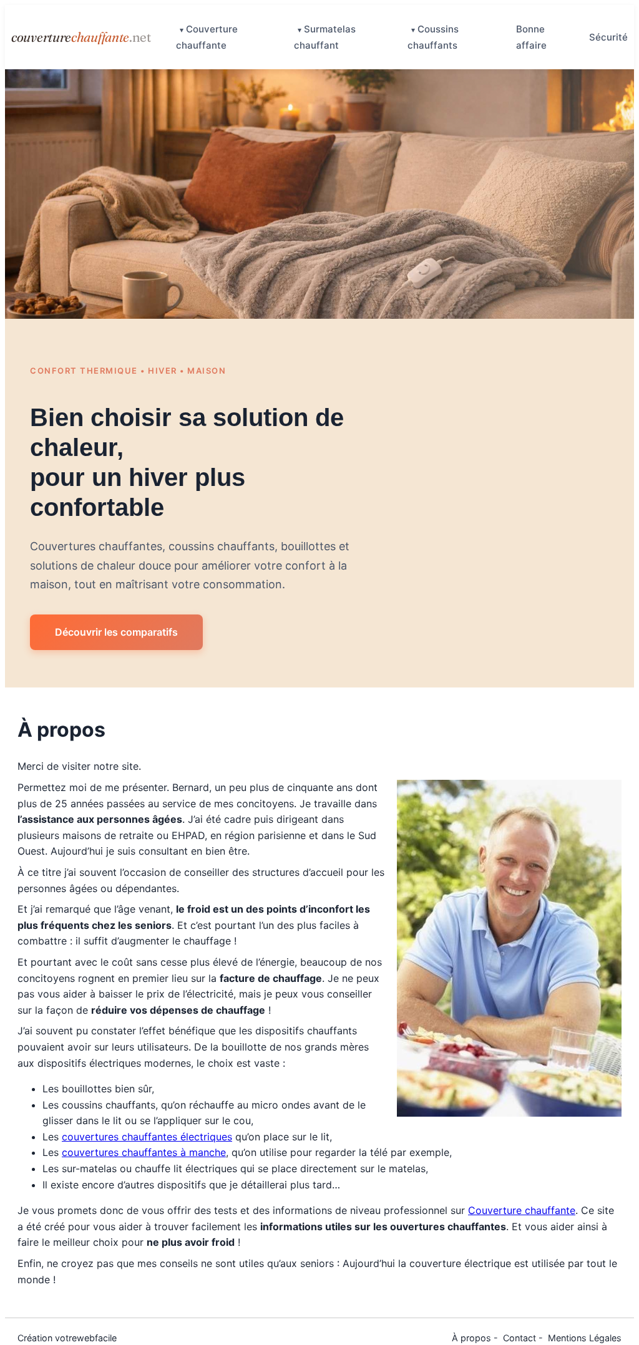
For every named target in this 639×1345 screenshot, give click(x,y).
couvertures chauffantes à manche (144, 1152)
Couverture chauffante (521, 1210)
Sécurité (608, 37)
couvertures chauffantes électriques (147, 1136)
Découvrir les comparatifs (116, 632)
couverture (81, 37)
